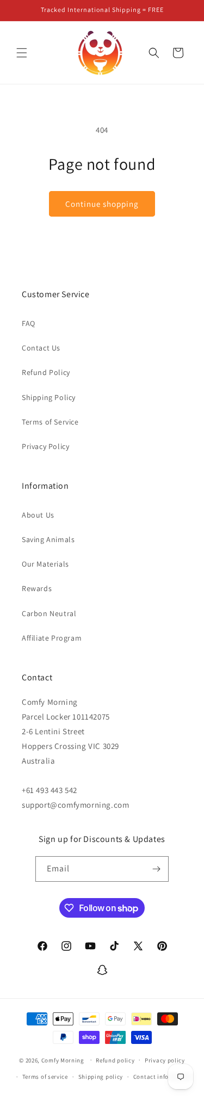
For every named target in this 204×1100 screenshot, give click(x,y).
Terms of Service (50, 422)
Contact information (162, 1076)
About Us (38, 515)
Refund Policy (46, 372)
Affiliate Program (52, 638)
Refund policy (115, 1060)
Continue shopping (102, 204)
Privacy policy (165, 1060)
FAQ (28, 323)
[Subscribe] (156, 869)
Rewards (37, 588)
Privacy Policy (45, 446)
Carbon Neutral (49, 613)
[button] (22, 53)
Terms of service (45, 1076)
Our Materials (45, 564)
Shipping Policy (49, 397)
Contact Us (41, 348)
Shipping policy (100, 1076)
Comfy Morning (62, 1060)
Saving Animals (48, 539)
